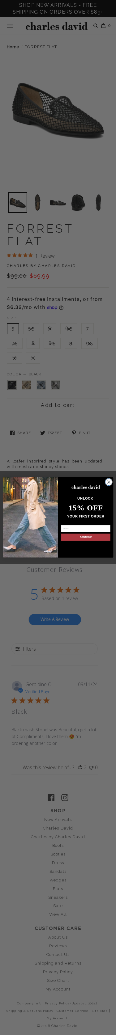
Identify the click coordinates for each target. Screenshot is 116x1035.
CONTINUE (85, 537)
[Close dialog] (108, 482)
